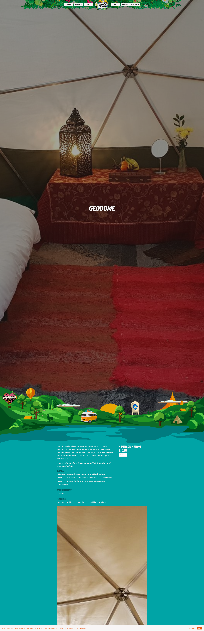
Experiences (78, 4)
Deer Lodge (125, 4)
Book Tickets (135, 4)
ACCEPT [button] (199, 628)
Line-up (69, 4)
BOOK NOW (122, 455)
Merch (88, 4)
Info (115, 4)
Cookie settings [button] (192, 628)
